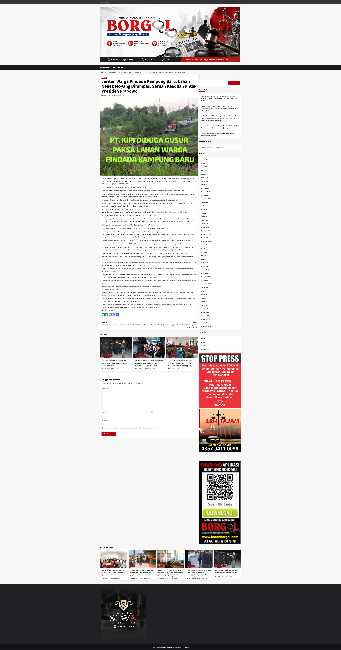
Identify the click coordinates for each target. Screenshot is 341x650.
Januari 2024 (205, 270)
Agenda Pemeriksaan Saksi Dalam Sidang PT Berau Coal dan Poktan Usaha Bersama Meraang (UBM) (181, 363)
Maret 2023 (204, 305)
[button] (240, 67)
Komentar (105, 388)
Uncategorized (205, 349)
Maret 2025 (204, 220)
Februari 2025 (205, 223)
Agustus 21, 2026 (143, 578)
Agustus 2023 (205, 287)
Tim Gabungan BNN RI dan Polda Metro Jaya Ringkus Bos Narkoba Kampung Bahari (114, 363)
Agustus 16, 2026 (200, 578)
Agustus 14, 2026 (111, 368)
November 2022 (206, 319)
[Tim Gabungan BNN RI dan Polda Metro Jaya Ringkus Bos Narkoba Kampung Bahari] (116, 347)
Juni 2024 (204, 252)
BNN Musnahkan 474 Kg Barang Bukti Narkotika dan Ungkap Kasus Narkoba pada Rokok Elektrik (149, 363)
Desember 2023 (205, 273)
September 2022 (206, 326)
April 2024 (204, 259)
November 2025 (206, 192)
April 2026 (204, 174)
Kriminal (143, 356)
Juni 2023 (204, 294)
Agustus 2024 (205, 245)
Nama (104, 412)
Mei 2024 (203, 255)
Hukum (104, 77)
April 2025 (204, 216)
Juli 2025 (203, 206)
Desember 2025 (205, 188)
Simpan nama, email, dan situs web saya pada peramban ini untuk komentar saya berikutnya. (132, 428)
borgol (104, 368)
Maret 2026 (204, 177)
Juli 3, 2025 (180, 368)
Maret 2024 (204, 262)
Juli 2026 (203, 163)
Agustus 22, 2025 (148, 368)
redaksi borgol (106, 95)
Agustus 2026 (205, 160)
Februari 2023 (205, 309)
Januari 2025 (205, 227)
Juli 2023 (203, 291)
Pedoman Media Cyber (108, 67)
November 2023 (206, 277)
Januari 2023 (205, 312)
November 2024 (206, 234)
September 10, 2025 (116, 95)
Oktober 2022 (205, 323)
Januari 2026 (205, 184)
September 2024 (206, 241)
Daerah (104, 356)
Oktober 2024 (205, 238)
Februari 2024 (205, 266)
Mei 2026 (203, 170)
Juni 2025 (204, 209)
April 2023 (204, 301)
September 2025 (206, 199)
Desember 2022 (205, 316)
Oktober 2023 (205, 280)
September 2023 (206, 284)
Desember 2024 (205, 231)
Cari (200, 77)
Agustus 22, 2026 (115, 578)
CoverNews (176, 647)
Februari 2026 (205, 181)
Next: (174, 324)
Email (152, 412)
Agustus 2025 (205, 202)
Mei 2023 (203, 298)
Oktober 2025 (205, 195)
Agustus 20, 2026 (172, 578)
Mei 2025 (203, 213)
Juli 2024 (203, 248)
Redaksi (120, 67)
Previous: (125, 323)
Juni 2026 (204, 167)
